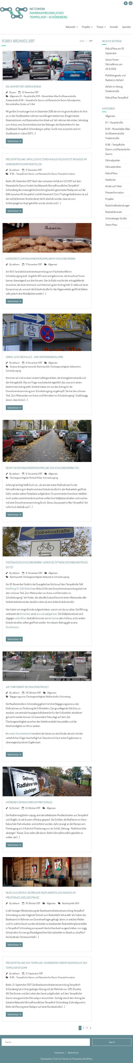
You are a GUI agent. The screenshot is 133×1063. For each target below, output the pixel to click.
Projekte (86, 26)
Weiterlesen (13, 141)
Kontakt (114, 26)
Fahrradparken (73, 100)
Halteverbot (75, 366)
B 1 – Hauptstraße (114, 122)
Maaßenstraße (52, 696)
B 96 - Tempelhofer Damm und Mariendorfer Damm (42, 100)
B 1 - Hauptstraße (27, 96)
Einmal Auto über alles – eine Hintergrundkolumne (34, 357)
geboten (53, 613)
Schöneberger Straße (116, 218)
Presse (100, 26)
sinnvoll (40, 613)
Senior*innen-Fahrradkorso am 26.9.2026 (113, 64)
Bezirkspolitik (43, 366)
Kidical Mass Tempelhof (116, 97)
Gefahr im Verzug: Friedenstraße (114, 89)
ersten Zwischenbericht (20, 733)
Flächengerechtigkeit (59, 366)
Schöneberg (64, 696)
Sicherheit (25, 613)
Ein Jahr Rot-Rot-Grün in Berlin (23, 86)
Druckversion (12, 627)
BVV (77, 903)
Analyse (13, 366)
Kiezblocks (110, 179)
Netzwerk (70, 26)
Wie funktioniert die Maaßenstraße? (27, 687)
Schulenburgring (13, 370)
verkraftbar (20, 618)
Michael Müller (35, 477)
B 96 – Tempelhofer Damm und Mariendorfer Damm (117, 149)
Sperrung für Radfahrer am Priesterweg (29, 802)
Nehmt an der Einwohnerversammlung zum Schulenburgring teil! (42, 468)
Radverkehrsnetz (113, 212)
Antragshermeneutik (27, 366)
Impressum (59, 1052)
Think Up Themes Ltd (62, 1058)
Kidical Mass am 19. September (114, 51)
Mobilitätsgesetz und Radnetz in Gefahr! (115, 78)
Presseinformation (66, 173)
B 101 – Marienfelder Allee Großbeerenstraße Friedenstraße (117, 133)
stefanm (16, 169)
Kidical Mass (111, 173)
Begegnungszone (17, 696)
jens (14, 92)
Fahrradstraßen (12, 104)
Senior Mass (111, 224)
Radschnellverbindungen (117, 205)
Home (82, 41)
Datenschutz (73, 1052)
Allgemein (14, 96)
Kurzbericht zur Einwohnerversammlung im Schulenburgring (40, 258)
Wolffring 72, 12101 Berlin (19, 588)
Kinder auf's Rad (27, 104)
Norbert (15, 807)
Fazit (54, 618)
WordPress (87, 1058)
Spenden (126, 26)
